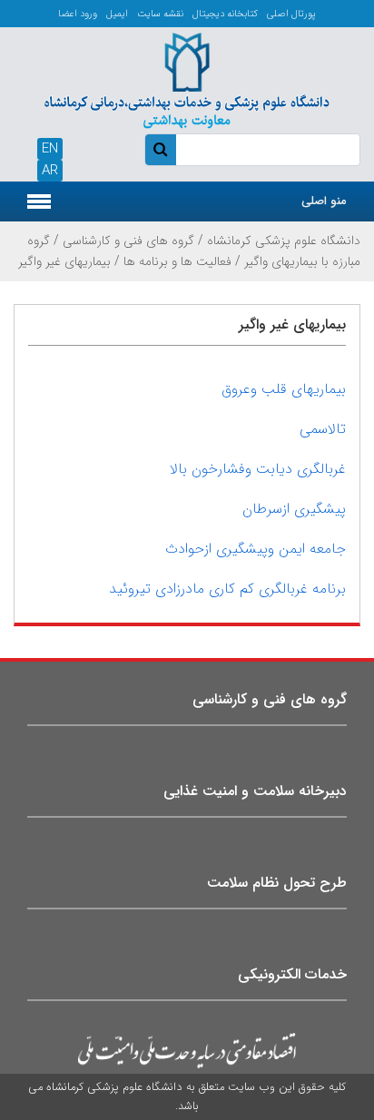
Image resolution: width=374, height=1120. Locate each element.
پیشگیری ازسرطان (294, 508)
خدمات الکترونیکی (292, 974)
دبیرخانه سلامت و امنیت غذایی (255, 791)
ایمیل (117, 14)
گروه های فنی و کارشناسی (128, 241)
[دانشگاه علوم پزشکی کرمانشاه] (186, 77)
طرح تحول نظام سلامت (277, 882)
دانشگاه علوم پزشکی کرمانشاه (283, 241)
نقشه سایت (160, 14)
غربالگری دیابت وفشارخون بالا (258, 468)
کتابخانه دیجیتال (225, 14)
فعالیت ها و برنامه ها (177, 261)
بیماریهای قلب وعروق (283, 389)
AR (50, 171)
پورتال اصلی (291, 14)
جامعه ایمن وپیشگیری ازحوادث (255, 548)
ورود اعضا (77, 14)
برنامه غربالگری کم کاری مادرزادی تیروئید (227, 588)
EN (50, 149)
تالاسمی (323, 429)
